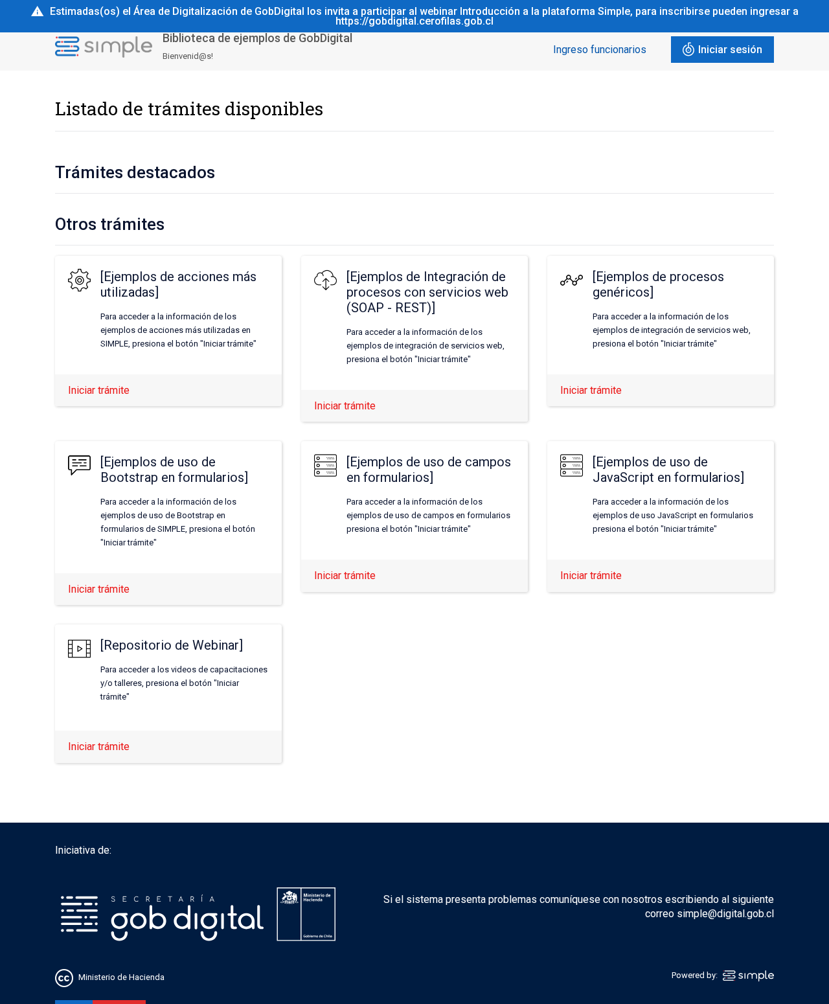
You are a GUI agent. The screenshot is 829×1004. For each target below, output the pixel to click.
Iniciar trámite (99, 390)
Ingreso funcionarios (599, 49)
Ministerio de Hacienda (121, 977)
